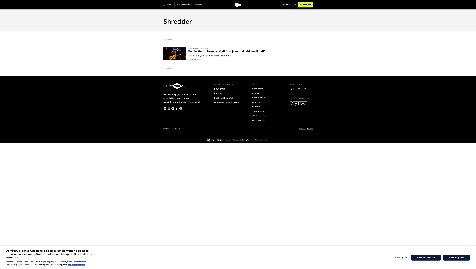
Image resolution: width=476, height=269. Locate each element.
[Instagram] (168, 108)
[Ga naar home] (238, 4)
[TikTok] (176, 108)
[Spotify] (164, 108)
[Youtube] (180, 108)
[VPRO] (298, 103)
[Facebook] (172, 108)
